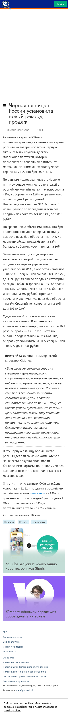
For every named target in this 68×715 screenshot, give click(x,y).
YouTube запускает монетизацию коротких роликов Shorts (31, 566)
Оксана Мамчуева (18, 130)
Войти (60, 4)
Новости (9, 522)
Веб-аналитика (11, 641)
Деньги (23, 522)
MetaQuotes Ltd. (25, 690)
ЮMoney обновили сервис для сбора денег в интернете (31, 614)
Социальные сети (12, 637)
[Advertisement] (34, 18)
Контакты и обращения (16, 681)
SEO (5, 632)
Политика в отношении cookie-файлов (24, 671)
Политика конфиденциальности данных (25, 667)
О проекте (8, 657)
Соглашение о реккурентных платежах (24, 676)
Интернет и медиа (13, 646)
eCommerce (39, 522)
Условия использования (16, 662)
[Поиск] (50, 5)
